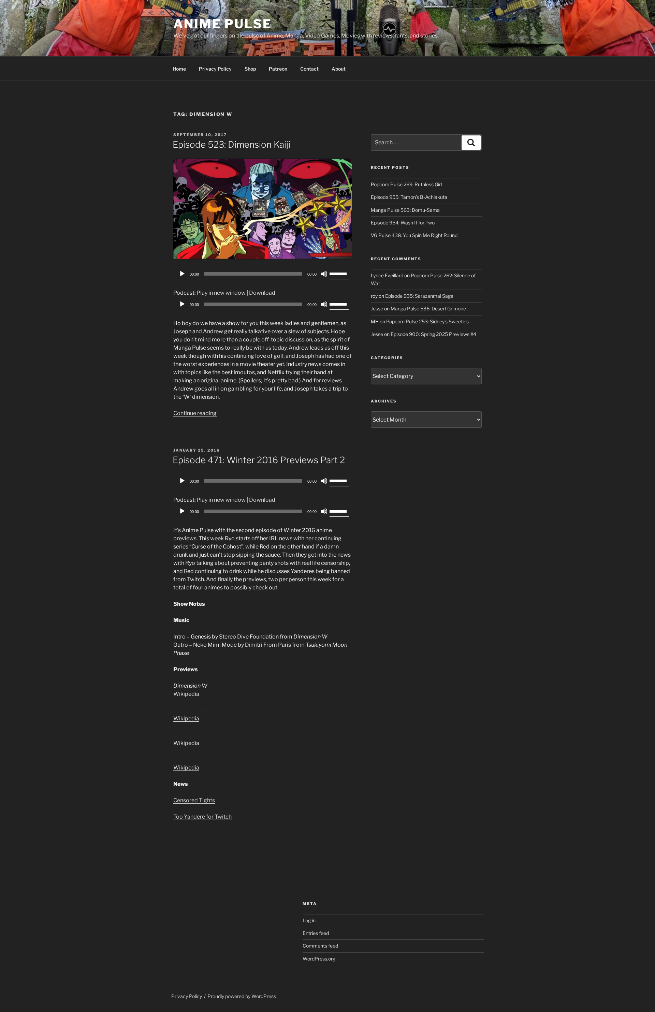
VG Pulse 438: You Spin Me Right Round (414, 235)
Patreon (278, 69)
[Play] (182, 273)
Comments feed (320, 946)
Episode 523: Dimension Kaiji (231, 144)
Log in (309, 920)
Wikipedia (186, 694)
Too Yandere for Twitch (202, 816)
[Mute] (324, 273)
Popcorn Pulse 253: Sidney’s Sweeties (427, 321)
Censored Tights (194, 800)
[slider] (339, 273)
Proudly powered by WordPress (241, 996)
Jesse (377, 308)
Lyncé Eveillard (387, 275)
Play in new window (221, 293)
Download (262, 293)
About (339, 69)
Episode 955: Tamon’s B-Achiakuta (409, 197)
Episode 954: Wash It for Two (403, 222)
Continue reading (195, 413)
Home (179, 69)
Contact (309, 69)
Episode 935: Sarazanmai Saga (419, 296)
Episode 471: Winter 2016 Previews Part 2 (259, 460)
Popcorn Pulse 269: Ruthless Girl (406, 184)
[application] (262, 274)
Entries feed (316, 933)
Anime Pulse (222, 23)
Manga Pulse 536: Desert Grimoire (428, 308)
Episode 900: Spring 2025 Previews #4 (433, 334)
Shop (250, 69)
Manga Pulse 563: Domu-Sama (405, 210)
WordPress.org (319, 959)
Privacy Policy (215, 69)
